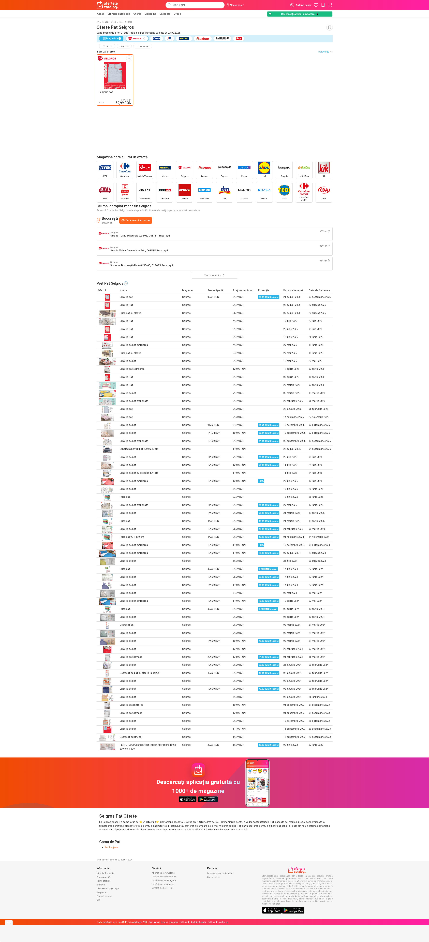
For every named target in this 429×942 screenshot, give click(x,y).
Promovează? (103, 877)
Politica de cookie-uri (218, 922)
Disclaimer (154, 922)
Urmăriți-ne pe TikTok (162, 888)
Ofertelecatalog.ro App (108, 888)
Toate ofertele (109, 22)
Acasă (100, 13)
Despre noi (102, 892)
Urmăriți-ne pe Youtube (163, 884)
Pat (121, 22)
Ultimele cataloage (119, 13)
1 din (106, 51)
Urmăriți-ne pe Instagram (164, 880)
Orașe (177, 13)
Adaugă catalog (104, 896)
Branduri (101, 884)
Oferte (137, 13)
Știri (98, 900)
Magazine (150, 13)
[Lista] (330, 5)
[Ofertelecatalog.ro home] (108, 5)
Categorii (164, 13)
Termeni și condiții (169, 922)
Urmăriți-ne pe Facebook (164, 876)
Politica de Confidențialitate (193, 922)
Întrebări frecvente (105, 873)
